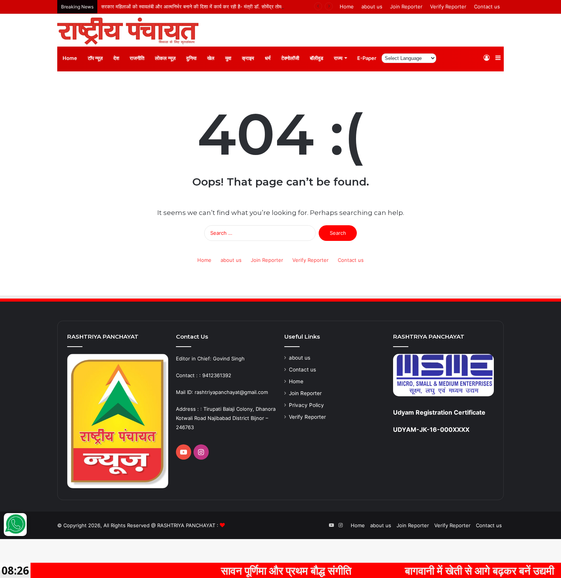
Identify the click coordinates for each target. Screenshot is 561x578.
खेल (210, 58)
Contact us (487, 6)
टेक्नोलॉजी (290, 58)
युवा (228, 58)
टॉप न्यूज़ (95, 58)
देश (116, 58)
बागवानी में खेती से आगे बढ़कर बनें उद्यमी (464, 570)
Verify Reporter (448, 6)
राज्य (338, 58)
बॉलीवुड (316, 58)
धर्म (268, 58)
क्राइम (248, 58)
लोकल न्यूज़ (165, 58)
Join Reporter (406, 6)
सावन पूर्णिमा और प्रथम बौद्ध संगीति (271, 570)
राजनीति (137, 58)
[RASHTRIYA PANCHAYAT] (127, 31)
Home (347, 6)
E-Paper (366, 58)
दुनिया (191, 58)
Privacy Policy (306, 405)
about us (371, 6)
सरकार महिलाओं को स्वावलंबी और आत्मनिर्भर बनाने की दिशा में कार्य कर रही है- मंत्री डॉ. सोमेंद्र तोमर (192, 6)
